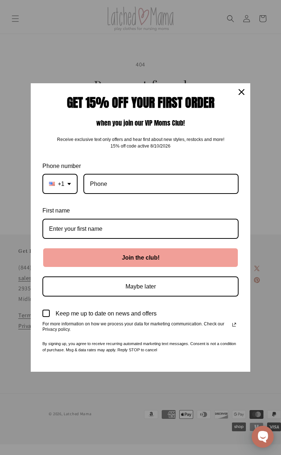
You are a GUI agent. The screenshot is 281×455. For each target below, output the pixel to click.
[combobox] (60, 184)
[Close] (241, 92)
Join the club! (141, 258)
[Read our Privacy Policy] (234, 324)
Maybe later (140, 286)
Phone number (61, 166)
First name (56, 210)
